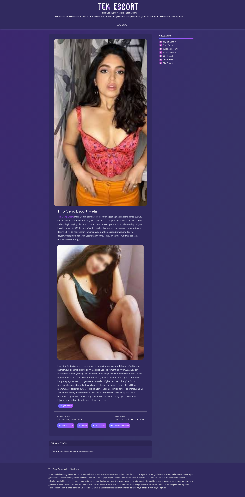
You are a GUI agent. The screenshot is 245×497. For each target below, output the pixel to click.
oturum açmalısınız (84, 451)
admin (84, 425)
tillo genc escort (65, 405)
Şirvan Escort (169, 59)
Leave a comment (121, 425)
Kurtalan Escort (170, 48)
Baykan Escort (169, 41)
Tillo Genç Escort (65, 216)
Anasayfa (122, 25)
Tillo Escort (100, 425)
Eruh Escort (168, 45)
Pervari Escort (169, 52)
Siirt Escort (168, 56)
